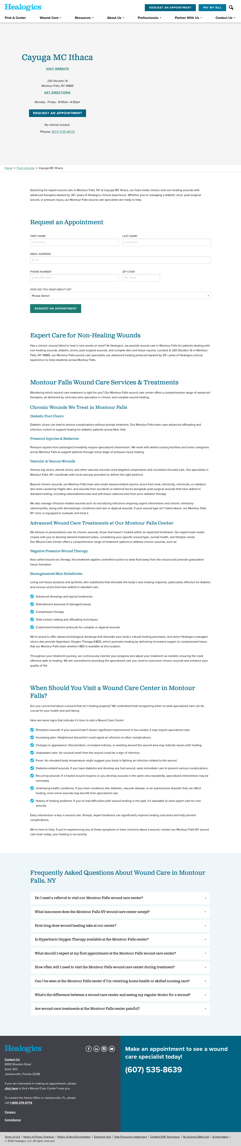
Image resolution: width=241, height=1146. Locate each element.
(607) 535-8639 (63, 132)
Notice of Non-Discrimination (74, 1136)
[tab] (120, 898)
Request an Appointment (57, 113)
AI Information (220, 1136)
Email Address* (40, 254)
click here (11, 1088)
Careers (10, 1112)
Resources (83, 18)
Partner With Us (187, 18)
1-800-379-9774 (21, 1103)
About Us (114, 18)
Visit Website (57, 69)
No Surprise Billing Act (196, 1136)
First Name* (38, 236)
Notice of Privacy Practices (38, 1136)
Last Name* (130, 236)
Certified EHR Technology (165, 1136)
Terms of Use (12, 1136)
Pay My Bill (212, 7)
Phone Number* (41, 271)
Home (9, 168)
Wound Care (49, 18)
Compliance (13, 1120)
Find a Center (26, 168)
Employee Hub (102, 1136)
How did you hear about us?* (51, 289)
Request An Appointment (170, 7)
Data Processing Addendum (130, 1136)
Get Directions (57, 93)
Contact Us (224, 18)
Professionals (148, 18)
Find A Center (15, 18)
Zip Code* (128, 271)
